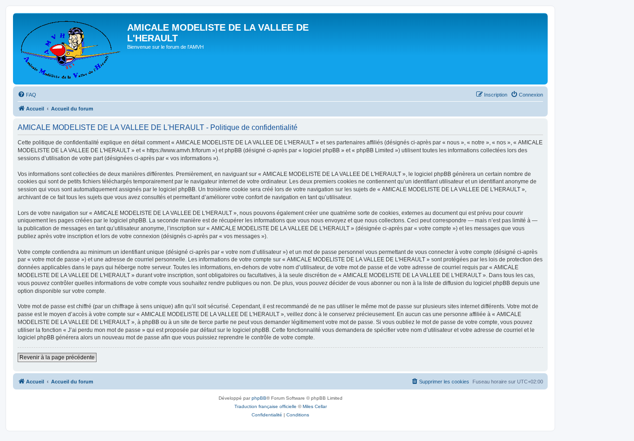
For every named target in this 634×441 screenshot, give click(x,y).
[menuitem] (27, 94)
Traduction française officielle (265, 406)
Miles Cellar (315, 406)
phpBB (259, 398)
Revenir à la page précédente (57, 357)
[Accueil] (71, 48)
